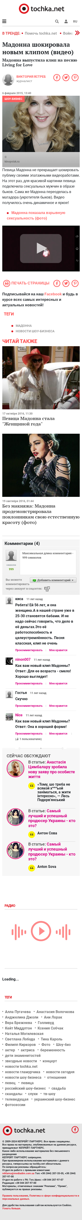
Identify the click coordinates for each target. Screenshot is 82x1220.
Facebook (53, 294)
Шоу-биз (63, 1044)
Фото (45, 1044)
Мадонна (24, 326)
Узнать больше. (11, 1208)
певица (27, 1083)
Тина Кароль (51, 1039)
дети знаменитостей (23, 1055)
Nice (19, 715)
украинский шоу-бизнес (54, 1099)
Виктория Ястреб (31, 76)
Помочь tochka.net (41, 33)
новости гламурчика (22, 1072)
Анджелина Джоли (21, 1017)
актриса (28, 1050)
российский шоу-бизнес (25, 1088)
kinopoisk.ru (12, 161)
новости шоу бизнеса (23, 1077)
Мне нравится (58, 650)
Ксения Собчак (50, 1028)
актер (10, 1050)
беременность (52, 1050)
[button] (66, 21)
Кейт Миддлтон (18, 1028)
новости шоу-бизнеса (35, 331)
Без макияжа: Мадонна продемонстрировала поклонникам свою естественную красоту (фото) (40, 514)
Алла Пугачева (18, 1012)
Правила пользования (15, 1195)
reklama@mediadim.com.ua (18, 1173)
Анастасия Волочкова (55, 1012)
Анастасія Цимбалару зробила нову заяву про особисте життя (51, 769)
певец (10, 1083)
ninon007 (23, 659)
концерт (50, 1061)
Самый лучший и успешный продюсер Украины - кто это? (51, 818)
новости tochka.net (21, 1066)
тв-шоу (49, 1094)
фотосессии (15, 1105)
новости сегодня (60, 1072)
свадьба (58, 1088)
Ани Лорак (53, 1017)
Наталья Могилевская (24, 1034)
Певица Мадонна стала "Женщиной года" (28, 421)
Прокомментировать (29, 650)
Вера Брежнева (18, 1023)
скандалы (13, 1094)
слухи (33, 1094)
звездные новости (21, 1061)
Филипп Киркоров (20, 1044)
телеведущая (16, 1099)
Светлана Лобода (20, 1039)
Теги (9, 997)
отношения (56, 1077)
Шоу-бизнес (13, 99)
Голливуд (46, 1023)
